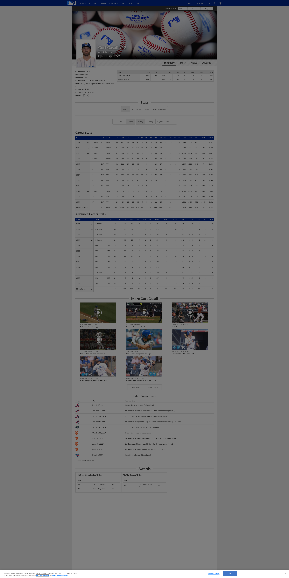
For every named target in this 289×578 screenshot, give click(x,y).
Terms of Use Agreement (60, 575)
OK (230, 574)
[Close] (285, 573)
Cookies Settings (213, 574)
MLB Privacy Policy (42, 575)
